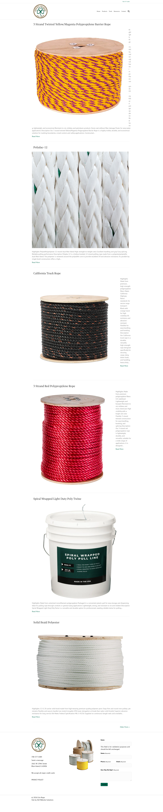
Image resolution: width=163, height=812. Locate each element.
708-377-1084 (126, 1)
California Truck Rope (47, 273)
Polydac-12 (40, 147)
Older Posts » (125, 727)
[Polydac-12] (80, 200)
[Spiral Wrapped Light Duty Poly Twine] (80, 551)
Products (104, 11)
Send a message (37, 760)
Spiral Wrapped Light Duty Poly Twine (57, 499)
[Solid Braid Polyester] (80, 666)
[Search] (128, 11)
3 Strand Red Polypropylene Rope (54, 386)
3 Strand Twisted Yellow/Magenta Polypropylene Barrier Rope (72, 24)
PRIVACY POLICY (37, 780)
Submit (104, 784)
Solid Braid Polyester (46, 622)
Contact (123, 11)
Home (98, 11)
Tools (110, 11)
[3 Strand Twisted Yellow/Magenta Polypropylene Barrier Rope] (79, 75)
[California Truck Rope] (75, 326)
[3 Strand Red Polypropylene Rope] (72, 438)
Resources (117, 11)
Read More (36, 136)
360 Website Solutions (45, 800)
